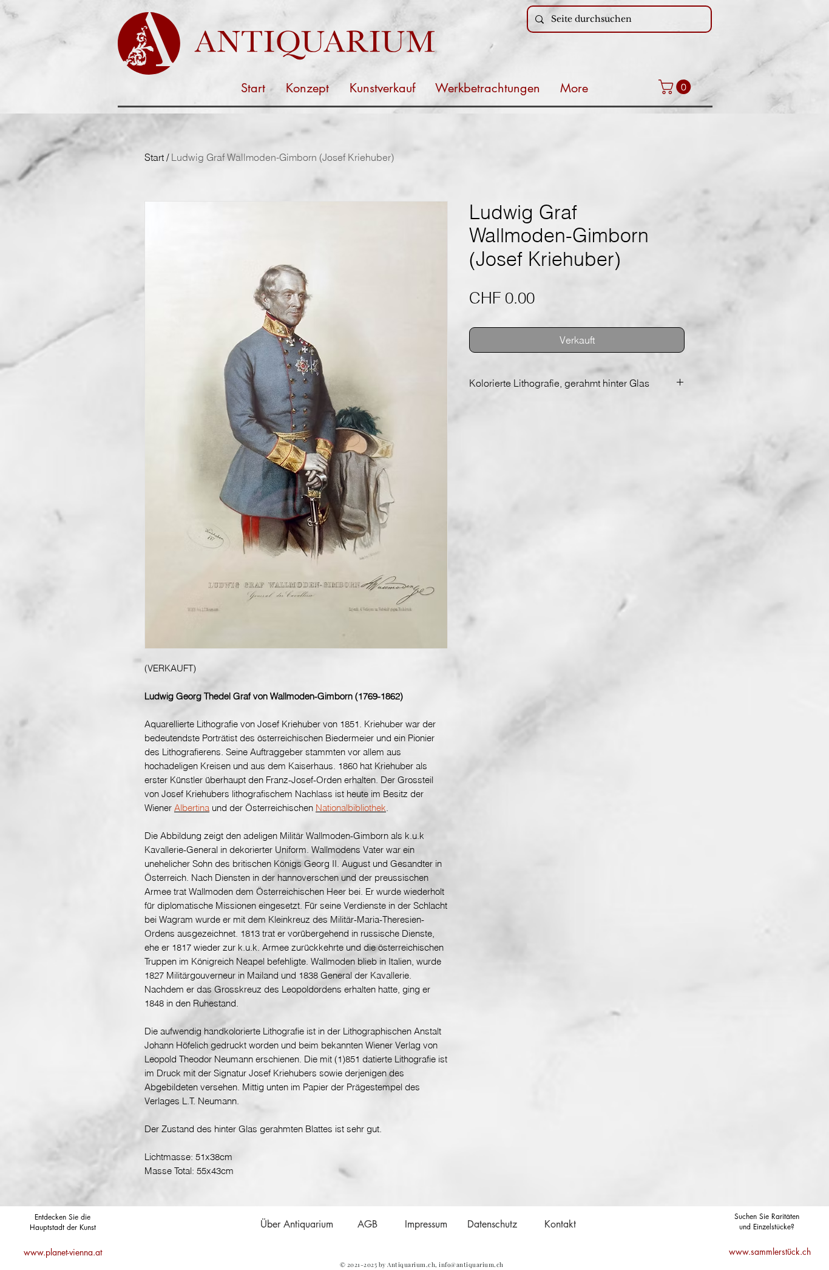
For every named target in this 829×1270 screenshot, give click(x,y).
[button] (676, 87)
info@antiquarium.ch (471, 1264)
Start (154, 157)
